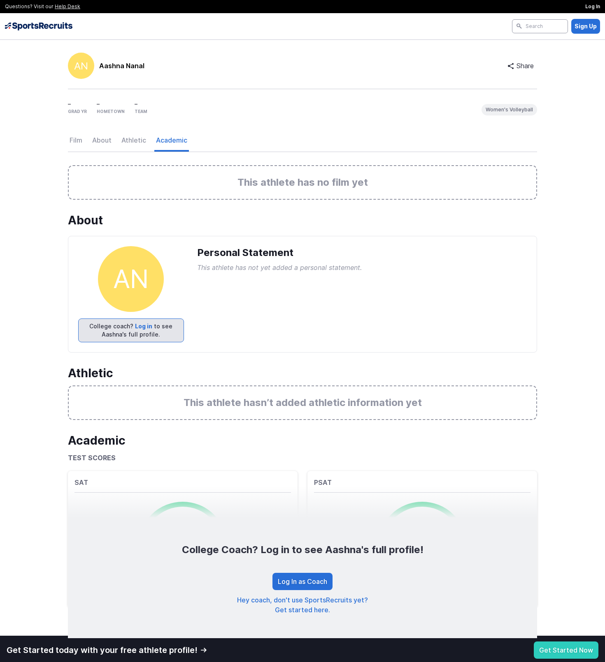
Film (76, 140)
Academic (171, 140)
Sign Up (586, 26)
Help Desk (67, 6)
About (102, 140)
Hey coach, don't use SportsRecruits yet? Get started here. (302, 605)
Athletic (133, 140)
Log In (592, 6)
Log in (143, 326)
